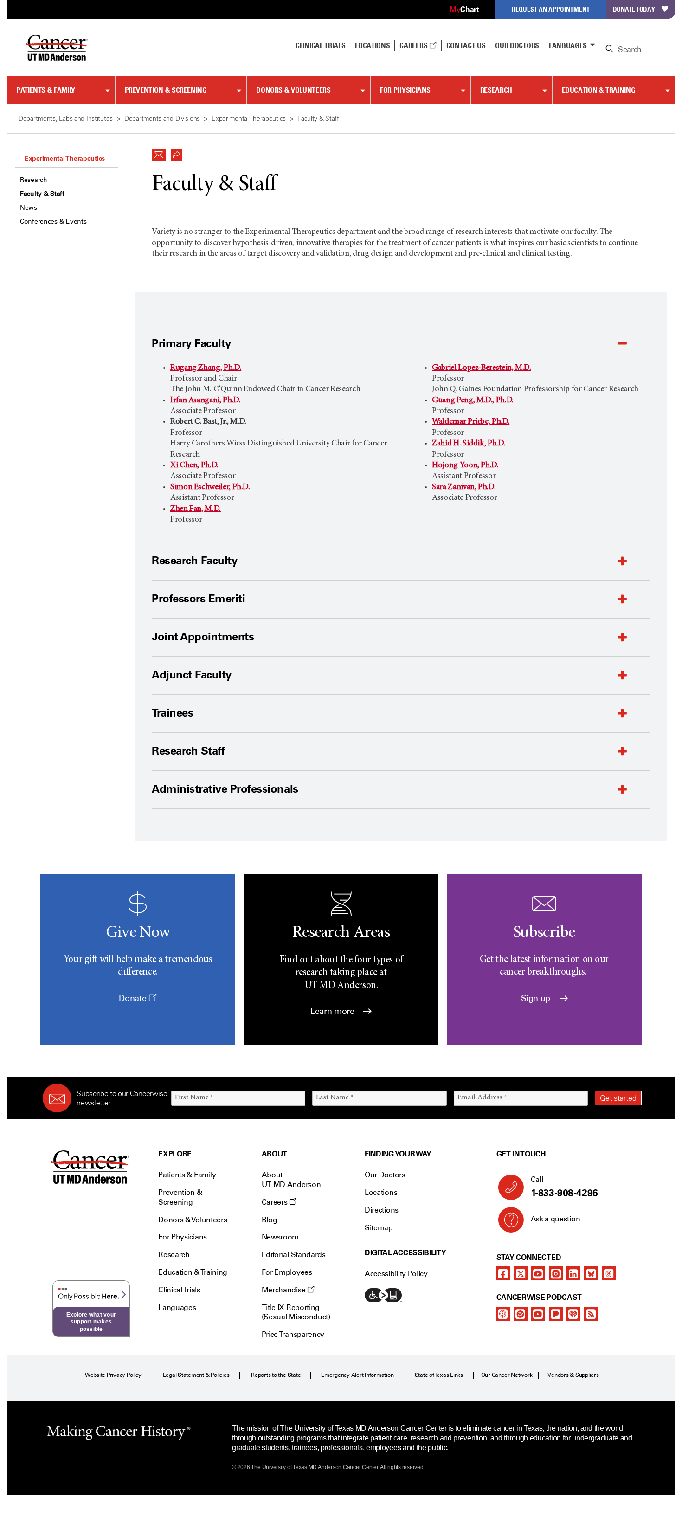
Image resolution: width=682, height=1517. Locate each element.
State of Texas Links (439, 1375)
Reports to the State (276, 1375)
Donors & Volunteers (293, 90)
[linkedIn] (573, 1273)
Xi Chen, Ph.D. (194, 465)
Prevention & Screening (166, 90)
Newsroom (280, 1237)
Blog (269, 1219)
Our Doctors (517, 45)
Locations (381, 1192)
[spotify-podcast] (520, 1314)
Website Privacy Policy (113, 1375)
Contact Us (466, 45)
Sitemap (379, 1227)
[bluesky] (591, 1273)
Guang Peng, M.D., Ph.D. (473, 400)
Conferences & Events (53, 222)
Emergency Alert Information (357, 1375)
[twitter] (520, 1273)
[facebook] (503, 1273)
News (28, 208)
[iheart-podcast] (573, 1314)
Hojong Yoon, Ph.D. (465, 465)
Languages (568, 45)
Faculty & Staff (42, 194)
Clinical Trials (320, 45)
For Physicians (405, 90)
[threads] (609, 1273)
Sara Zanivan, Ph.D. (463, 487)
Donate (133, 998)
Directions (382, 1210)
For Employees (287, 1272)
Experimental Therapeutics (65, 158)
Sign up (537, 998)
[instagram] (556, 1273)
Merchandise (284, 1289)
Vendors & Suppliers (572, 1375)
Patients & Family (45, 90)
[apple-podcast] (503, 1314)
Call (564, 1187)
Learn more (333, 1011)
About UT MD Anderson (291, 1179)
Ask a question (555, 1218)
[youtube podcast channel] (538, 1314)
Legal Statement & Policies (196, 1375)
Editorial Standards (294, 1254)
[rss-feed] (591, 1314)
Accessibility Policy (396, 1273)
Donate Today (634, 9)
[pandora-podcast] (556, 1314)
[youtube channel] (538, 1273)
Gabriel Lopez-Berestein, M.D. (481, 368)
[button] (159, 152)
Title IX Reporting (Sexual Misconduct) (296, 1312)
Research (496, 90)
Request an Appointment (551, 9)
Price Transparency (293, 1334)
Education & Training (599, 90)
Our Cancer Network (507, 1375)
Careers (414, 45)
